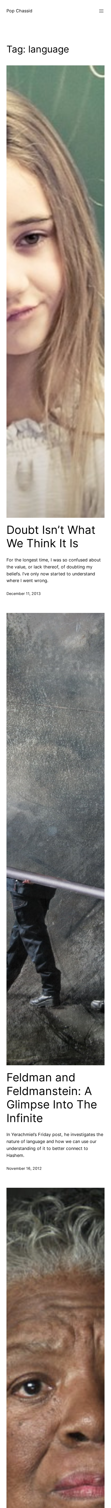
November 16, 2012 (24, 1168)
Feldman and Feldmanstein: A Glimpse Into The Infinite (51, 1098)
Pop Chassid (19, 10)
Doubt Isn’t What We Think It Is (50, 536)
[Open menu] (101, 11)
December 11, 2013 (23, 593)
